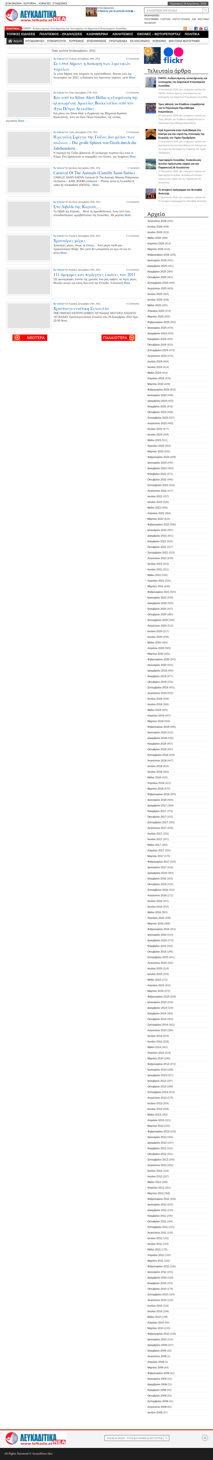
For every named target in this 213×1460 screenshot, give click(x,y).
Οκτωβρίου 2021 (156, 547)
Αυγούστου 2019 (157, 693)
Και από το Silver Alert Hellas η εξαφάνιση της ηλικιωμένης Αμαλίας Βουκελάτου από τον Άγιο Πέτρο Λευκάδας (95, 103)
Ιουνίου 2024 (154, 367)
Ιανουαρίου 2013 (157, 1137)
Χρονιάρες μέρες (69, 240)
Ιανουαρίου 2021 (157, 597)
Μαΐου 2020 (154, 642)
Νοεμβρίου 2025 (156, 271)
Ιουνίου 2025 (154, 299)
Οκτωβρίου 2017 (156, 816)
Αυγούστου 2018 (157, 760)
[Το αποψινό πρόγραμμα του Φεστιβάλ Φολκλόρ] (151, 198)
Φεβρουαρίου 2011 (158, 1266)
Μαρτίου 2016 (155, 923)
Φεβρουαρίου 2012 (158, 1199)
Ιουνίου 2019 (154, 704)
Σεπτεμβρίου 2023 (157, 417)
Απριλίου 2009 (155, 1362)
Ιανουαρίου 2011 (156, 1272)
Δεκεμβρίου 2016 (157, 873)
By (55, 58)
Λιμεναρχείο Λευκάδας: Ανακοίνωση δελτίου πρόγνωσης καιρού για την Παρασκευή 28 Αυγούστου (179, 164)
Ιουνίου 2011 (154, 1243)
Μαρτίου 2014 (155, 1058)
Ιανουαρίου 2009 (157, 1378)
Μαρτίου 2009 (155, 1367)
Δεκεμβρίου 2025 (157, 266)
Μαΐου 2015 (154, 979)
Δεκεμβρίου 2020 (157, 603)
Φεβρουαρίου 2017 (158, 861)
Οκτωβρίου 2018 (156, 749)
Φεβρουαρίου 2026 (158, 254)
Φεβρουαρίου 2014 (158, 1064)
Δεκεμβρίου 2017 (157, 805)
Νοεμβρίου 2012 (156, 1148)
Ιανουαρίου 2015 (157, 1002)
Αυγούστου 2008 (157, 1406)
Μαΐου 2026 (154, 237)
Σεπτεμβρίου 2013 (157, 1092)
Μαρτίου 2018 (155, 788)
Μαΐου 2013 (154, 1114)
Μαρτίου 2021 (155, 586)
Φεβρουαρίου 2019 (158, 726)
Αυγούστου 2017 (157, 828)
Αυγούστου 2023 (157, 423)
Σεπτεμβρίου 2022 (157, 485)
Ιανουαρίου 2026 (157, 260)
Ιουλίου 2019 (154, 698)
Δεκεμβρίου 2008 (157, 1384)
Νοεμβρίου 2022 (156, 474)
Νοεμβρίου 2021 (156, 541)
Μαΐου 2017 (154, 844)
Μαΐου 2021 (154, 575)
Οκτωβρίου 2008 (156, 1395)
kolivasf (61, 58)
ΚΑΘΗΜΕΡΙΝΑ (97, 34)
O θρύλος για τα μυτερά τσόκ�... (116, 11)
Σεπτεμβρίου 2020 (157, 620)
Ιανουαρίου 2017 (157, 867)
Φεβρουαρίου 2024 (158, 389)
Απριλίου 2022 (155, 513)
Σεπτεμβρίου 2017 (157, 822)
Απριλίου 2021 (155, 580)
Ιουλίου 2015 (154, 968)
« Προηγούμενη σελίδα (30, 337)
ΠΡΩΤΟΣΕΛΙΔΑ (118, 41)
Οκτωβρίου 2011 (156, 1221)
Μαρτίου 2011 (155, 1260)
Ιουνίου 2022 (154, 502)
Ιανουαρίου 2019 (157, 732)
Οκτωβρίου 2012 (156, 1154)
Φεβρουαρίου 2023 (158, 457)
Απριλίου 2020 (155, 648)
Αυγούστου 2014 (157, 1030)
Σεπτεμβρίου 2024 (157, 350)
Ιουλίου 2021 (154, 563)
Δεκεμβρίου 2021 (157, 535)
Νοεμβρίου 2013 (156, 1080)
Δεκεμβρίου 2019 (157, 670)
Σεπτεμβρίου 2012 (157, 1159)
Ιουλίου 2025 (154, 294)
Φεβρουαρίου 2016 (158, 929)
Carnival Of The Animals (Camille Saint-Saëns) (94, 172)
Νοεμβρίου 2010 (156, 1283)
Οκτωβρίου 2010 (156, 1288)
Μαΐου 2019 (154, 710)
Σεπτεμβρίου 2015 (157, 957)
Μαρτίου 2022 (155, 518)
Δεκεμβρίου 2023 (157, 400)
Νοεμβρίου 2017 (156, 811)
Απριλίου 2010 (155, 1322)
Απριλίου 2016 (155, 918)
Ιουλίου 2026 (154, 226)
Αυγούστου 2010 (157, 1300)
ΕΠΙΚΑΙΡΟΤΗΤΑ (56, 41)
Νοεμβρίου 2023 (156, 406)
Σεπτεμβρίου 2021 (157, 552)
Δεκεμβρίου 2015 (157, 940)
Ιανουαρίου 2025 (157, 327)
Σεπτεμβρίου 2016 (157, 889)
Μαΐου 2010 (154, 1317)
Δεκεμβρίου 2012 (157, 1142)
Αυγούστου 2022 (157, 490)
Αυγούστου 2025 (157, 288)
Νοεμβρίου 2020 (156, 608)
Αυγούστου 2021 (157, 558)
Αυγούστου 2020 (157, 625)
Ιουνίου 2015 (154, 974)
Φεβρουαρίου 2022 (158, 524)
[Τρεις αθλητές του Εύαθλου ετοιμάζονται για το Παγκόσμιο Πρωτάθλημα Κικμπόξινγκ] (151, 113)
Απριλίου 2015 (155, 985)
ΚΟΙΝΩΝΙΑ (159, 41)
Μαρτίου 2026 (155, 249)
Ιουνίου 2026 (154, 232)
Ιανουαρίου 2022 (157, 530)
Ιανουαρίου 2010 (157, 1339)
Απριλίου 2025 (155, 311)
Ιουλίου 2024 (154, 361)
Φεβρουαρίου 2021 (158, 592)
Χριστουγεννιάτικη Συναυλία (81, 308)
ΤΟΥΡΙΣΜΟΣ (76, 41)
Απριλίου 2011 (155, 1255)
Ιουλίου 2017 (154, 833)
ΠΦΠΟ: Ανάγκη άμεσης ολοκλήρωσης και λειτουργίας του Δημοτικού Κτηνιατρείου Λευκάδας (74, 28)
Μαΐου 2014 (154, 1047)
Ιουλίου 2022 (154, 496)
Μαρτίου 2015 (155, 991)
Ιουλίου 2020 (154, 631)
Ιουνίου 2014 (154, 1041)
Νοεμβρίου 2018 (156, 743)
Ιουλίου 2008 (154, 1412)
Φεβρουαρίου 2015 (158, 996)
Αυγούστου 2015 (157, 962)
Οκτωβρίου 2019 (156, 681)
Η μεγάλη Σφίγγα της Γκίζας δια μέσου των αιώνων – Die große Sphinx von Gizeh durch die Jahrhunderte (94, 142)
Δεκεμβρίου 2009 (157, 1345)
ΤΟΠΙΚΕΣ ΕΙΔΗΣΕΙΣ (21, 34)
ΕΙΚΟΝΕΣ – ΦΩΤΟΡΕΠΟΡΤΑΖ (159, 34)
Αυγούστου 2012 (157, 1165)
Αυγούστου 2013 (157, 1097)
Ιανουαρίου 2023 (157, 462)
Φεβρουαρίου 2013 (158, 1131)
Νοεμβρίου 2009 (156, 1350)
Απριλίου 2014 (155, 1052)
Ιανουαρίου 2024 (157, 395)
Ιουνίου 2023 (154, 434)
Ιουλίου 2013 (154, 1103)
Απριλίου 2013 (155, 1120)
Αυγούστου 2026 (157, 221)
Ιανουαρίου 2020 (157, 665)
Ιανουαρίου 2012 (157, 1204)
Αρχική (17, 41)
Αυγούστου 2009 (157, 1356)
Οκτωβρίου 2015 (156, 951)
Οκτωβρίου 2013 (156, 1086)
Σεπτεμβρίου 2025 (157, 282)
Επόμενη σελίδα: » (118, 337)
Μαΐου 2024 (154, 372)
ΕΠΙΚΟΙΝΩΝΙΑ (13, 3)
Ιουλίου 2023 (154, 429)
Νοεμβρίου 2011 (156, 1215)
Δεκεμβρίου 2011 (157, 1210)
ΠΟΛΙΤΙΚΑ (192, 34)
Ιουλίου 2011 (154, 1238)
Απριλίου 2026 (155, 243)
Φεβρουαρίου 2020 (158, 659)
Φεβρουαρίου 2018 (158, 794)
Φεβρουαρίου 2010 (158, 1333)
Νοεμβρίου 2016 (156, 878)
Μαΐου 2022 (154, 507)
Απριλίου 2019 (155, 715)
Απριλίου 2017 (155, 850)
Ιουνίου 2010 (154, 1311)
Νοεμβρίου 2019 (156, 676)
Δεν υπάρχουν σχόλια (182, 93)
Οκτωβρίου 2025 (156, 277)
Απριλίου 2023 (155, 445)
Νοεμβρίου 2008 (156, 1390)
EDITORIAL (30, 3)
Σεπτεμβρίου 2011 (157, 1227)
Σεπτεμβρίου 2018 (157, 755)
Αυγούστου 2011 (156, 1232)
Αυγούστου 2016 (157, 895)
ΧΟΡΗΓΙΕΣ (44, 3)
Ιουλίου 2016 (154, 901)
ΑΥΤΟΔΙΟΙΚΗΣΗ (34, 41)
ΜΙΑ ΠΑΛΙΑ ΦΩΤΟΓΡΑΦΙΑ (184, 41)
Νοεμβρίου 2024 (156, 339)
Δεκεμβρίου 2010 (157, 1277)
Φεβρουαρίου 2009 (158, 1373)
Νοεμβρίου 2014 (156, 1013)
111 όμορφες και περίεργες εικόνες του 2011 (94, 274)
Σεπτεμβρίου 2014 (157, 1024)
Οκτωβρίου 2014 (156, 1019)
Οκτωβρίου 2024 (156, 344)
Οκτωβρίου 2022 (156, 479)
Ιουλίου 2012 (154, 1170)
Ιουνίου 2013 (154, 1109)
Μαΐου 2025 (154, 305)
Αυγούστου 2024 (157, 355)
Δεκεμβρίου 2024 (157, 333)
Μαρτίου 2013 (155, 1125)
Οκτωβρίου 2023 (156, 412)
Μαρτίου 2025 (155, 316)
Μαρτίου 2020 (155, 653)
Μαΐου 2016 (154, 912)
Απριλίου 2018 (155, 783)
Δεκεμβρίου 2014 (157, 1007)
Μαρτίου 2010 (155, 1328)
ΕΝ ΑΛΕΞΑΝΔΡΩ (140, 41)
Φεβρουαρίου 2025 (158, 322)
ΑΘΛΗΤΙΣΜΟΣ (122, 34)
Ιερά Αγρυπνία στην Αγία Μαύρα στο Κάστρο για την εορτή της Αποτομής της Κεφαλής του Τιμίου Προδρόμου (181, 134)
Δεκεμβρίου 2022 (157, 468)
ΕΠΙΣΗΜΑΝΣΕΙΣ (106, 8)
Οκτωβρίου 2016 (156, 884)
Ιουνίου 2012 (154, 1176)
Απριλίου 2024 (155, 378)
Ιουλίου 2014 (154, 1036)
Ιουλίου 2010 (154, 1305)
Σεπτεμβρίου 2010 (157, 1294)
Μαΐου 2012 (154, 1182)
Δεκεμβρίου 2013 (157, 1075)
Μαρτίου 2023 (155, 451)
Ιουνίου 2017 (154, 839)
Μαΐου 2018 (154, 777)
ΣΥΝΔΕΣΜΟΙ (60, 3)
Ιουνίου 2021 (154, 569)
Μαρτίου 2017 (155, 856)
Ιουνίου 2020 (154, 636)
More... (133, 77)
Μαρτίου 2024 (155, 384)
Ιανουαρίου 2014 (157, 1069)
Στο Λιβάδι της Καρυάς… (77, 206)
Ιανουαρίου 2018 (157, 799)
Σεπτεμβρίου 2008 (157, 1401)
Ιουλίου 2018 (154, 766)
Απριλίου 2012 (155, 1187)
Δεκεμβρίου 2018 (157, 738)
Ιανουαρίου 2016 (157, 934)
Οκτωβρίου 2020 (156, 614)
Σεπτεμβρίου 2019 (157, 687)
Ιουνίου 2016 (154, 906)
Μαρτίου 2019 (155, 721)
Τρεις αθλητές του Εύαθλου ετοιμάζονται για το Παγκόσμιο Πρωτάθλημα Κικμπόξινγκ (181, 108)
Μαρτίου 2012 (155, 1193)
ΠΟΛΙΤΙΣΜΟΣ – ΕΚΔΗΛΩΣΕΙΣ (61, 34)
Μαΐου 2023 (154, 440)
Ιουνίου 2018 (154, 771)
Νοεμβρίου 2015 (156, 946)
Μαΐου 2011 (154, 1249)
